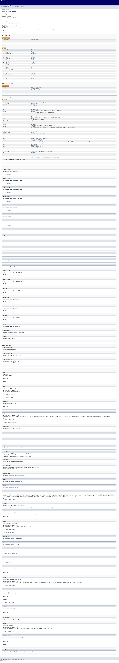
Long (8, 67)
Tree (14, 5)
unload (32, 153)
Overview (2, 5)
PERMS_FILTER (33, 73)
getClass (15, 161)
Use (12, 5)
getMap (32, 120)
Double (8, 56)
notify (23, 161)
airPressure (33, 53)
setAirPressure (34, 138)
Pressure (9, 53)
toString (33, 152)
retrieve (6, 585)
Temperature (9, 74)
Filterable (14, 17)
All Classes (23, 6)
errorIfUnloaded (34, 103)
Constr (10, 659)
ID (31, 68)
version (32, 77)
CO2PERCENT (33, 57)
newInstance (33, 131)
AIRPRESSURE (33, 54)
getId (32, 118)
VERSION (32, 78)
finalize (11, 161)
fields (32, 104)
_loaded (32, 52)
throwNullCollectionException (37, 151)
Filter (38, 102)
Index (22, 5)
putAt (32, 133)
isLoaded (33, 126)
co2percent (33, 56)
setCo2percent (34, 139)
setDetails (33, 140)
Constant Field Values (7, 174)
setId (32, 144)
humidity (33, 64)
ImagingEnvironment (35, 88)
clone (4, 161)
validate (33, 156)
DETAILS (32, 59)
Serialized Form (5, 32)
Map (7, 51)
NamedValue (11, 69)
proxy (32, 132)
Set (6, 62)
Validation (5, 156)
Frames (13, 6)
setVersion (33, 149)
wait (31, 161)
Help (24, 5)
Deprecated (18, 5)
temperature (33, 74)
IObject (12, 17)
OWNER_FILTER (33, 72)
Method (12, 659)
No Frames (17, 6)
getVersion (33, 124)
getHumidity (33, 116)
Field (7, 659)
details (32, 58)
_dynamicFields (34, 51)
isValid (32, 128)
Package (6, 5)
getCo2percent (34, 109)
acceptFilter (33, 102)
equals (7, 161)
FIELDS (32, 62)
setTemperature (34, 147)
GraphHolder (5, 113)
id (31, 67)
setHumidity (33, 143)
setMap (32, 146)
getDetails (33, 111)
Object (7, 26)
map (31, 69)
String (10, 51)
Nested (5, 659)
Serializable (5, 17)
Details (8, 58)
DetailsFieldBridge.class (16, 22)
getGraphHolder (34, 113)
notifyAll (28, 161)
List (8, 69)
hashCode (20, 161)
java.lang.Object (4, 13)
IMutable (8, 17)
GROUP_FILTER (33, 63)
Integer (8, 77)
